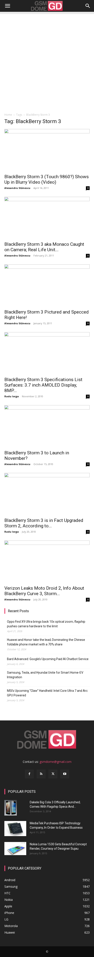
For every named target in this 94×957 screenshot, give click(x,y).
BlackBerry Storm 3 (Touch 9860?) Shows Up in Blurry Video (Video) (46, 179)
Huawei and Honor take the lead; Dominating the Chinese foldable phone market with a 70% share (46, 642)
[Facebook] (29, 774)
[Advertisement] (47, 61)
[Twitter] (53, 774)
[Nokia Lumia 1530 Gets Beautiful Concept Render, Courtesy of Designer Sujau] (15, 848)
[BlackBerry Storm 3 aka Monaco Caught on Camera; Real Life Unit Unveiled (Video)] (47, 218)
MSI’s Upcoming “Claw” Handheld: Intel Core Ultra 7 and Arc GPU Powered (47, 693)
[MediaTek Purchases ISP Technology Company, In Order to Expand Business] (15, 828)
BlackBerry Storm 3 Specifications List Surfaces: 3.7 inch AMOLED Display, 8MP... (43, 385)
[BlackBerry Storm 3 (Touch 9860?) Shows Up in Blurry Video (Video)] (47, 150)
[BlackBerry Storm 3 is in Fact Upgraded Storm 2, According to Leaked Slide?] (47, 494)
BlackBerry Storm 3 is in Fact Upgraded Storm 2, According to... (43, 523)
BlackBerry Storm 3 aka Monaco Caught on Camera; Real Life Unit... (44, 247)
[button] (7, 6)
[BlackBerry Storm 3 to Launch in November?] (47, 426)
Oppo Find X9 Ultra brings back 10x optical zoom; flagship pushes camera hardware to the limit (46, 624)
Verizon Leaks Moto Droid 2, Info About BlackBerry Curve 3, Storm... (44, 591)
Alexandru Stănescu (17, 188)
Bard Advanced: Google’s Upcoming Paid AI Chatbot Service (48, 659)
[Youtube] (64, 774)
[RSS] (41, 774)
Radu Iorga (11, 396)
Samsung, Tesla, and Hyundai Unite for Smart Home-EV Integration (45, 675)
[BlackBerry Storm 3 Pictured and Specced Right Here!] (47, 285)
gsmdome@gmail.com (55, 762)
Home (8, 115)
